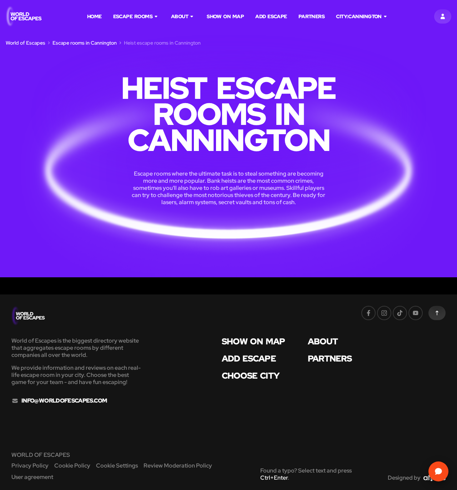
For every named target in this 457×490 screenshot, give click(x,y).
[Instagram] (384, 313)
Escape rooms (132, 16)
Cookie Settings (117, 465)
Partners (311, 16)
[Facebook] (368, 313)
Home (94, 16)
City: (359, 16)
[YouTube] (415, 313)
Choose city (251, 376)
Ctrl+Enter (274, 477)
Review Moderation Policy (178, 465)
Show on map (225, 16)
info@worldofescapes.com (64, 400)
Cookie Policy (72, 465)
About (179, 16)
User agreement (32, 477)
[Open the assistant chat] (438, 471)
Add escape (271, 16)
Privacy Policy (30, 465)
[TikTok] (400, 313)
